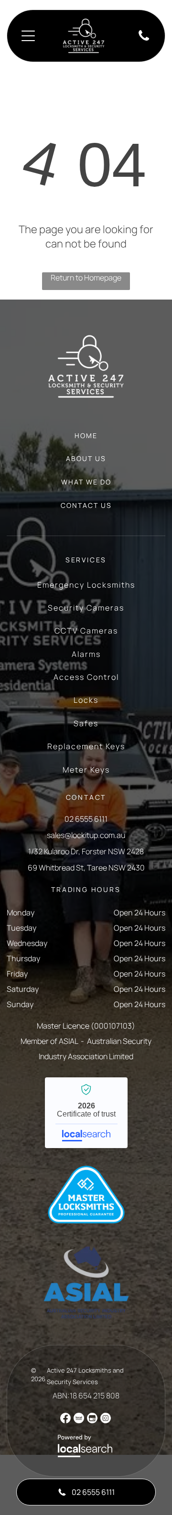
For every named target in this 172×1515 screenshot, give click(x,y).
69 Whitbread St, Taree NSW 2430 (86, 867)
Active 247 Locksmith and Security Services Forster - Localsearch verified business (86, 1112)
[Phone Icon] (144, 39)
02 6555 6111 (86, 819)
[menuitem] (86, 440)
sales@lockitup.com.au (86, 835)
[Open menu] (28, 36)
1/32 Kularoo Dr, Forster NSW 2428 (86, 851)
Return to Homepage (86, 277)
